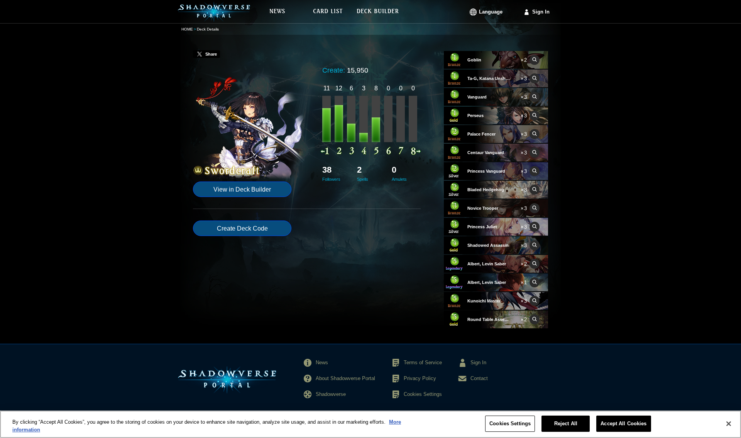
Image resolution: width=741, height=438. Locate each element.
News (322, 362)
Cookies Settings (510, 423)
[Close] (728, 423)
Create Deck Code (242, 228)
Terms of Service (423, 362)
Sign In (541, 12)
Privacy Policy (420, 378)
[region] (370, 424)
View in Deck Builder (242, 189)
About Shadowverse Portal (345, 378)
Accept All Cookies (623, 423)
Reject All (565, 423)
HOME (187, 29)
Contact (479, 378)
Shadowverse (331, 394)
